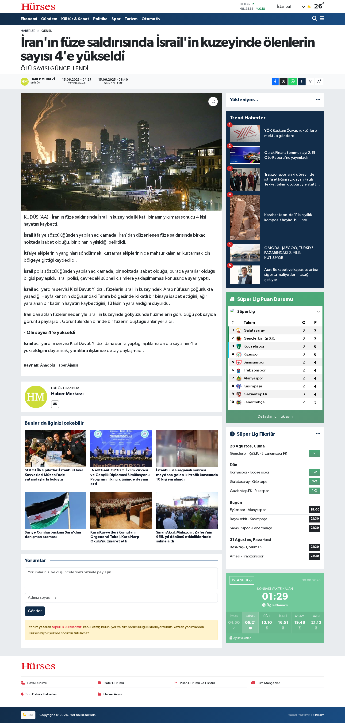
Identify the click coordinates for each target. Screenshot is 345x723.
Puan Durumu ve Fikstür (197, 683)
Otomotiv (151, 19)
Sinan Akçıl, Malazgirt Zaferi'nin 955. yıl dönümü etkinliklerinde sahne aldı (184, 536)
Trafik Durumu (113, 683)
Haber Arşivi (113, 694)
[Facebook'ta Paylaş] (275, 81)
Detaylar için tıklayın (275, 417)
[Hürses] (38, 6)
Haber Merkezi (67, 393)
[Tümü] (318, 100)
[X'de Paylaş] (284, 81)
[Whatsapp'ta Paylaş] (292, 81)
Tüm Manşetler (268, 683)
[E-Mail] (55, 404)
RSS (30, 715)
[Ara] (315, 19)
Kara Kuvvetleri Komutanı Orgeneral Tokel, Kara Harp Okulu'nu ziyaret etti (114, 536)
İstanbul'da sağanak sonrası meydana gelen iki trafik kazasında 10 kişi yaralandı (187, 474)
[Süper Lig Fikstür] (318, 434)
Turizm (131, 19)
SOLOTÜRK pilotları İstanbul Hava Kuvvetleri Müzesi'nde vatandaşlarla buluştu (54, 474)
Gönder (35, 611)
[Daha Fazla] (302, 81)
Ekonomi (29, 19)
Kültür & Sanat (75, 19)
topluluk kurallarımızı (67, 627)
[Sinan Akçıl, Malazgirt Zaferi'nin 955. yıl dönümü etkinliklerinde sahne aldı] (187, 511)
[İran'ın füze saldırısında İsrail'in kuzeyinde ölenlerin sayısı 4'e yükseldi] (121, 152)
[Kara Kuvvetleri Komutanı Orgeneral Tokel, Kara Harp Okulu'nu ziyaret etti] (121, 511)
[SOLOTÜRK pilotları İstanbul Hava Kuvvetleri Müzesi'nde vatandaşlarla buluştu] (55, 448)
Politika (100, 19)
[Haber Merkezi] (36, 397)
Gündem (49, 19)
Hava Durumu (37, 683)
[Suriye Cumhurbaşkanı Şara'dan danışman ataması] (55, 511)
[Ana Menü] (321, 19)
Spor (116, 19)
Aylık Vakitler (242, 638)
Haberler (28, 31)
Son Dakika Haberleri (41, 694)
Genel (46, 31)
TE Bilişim (317, 715)
